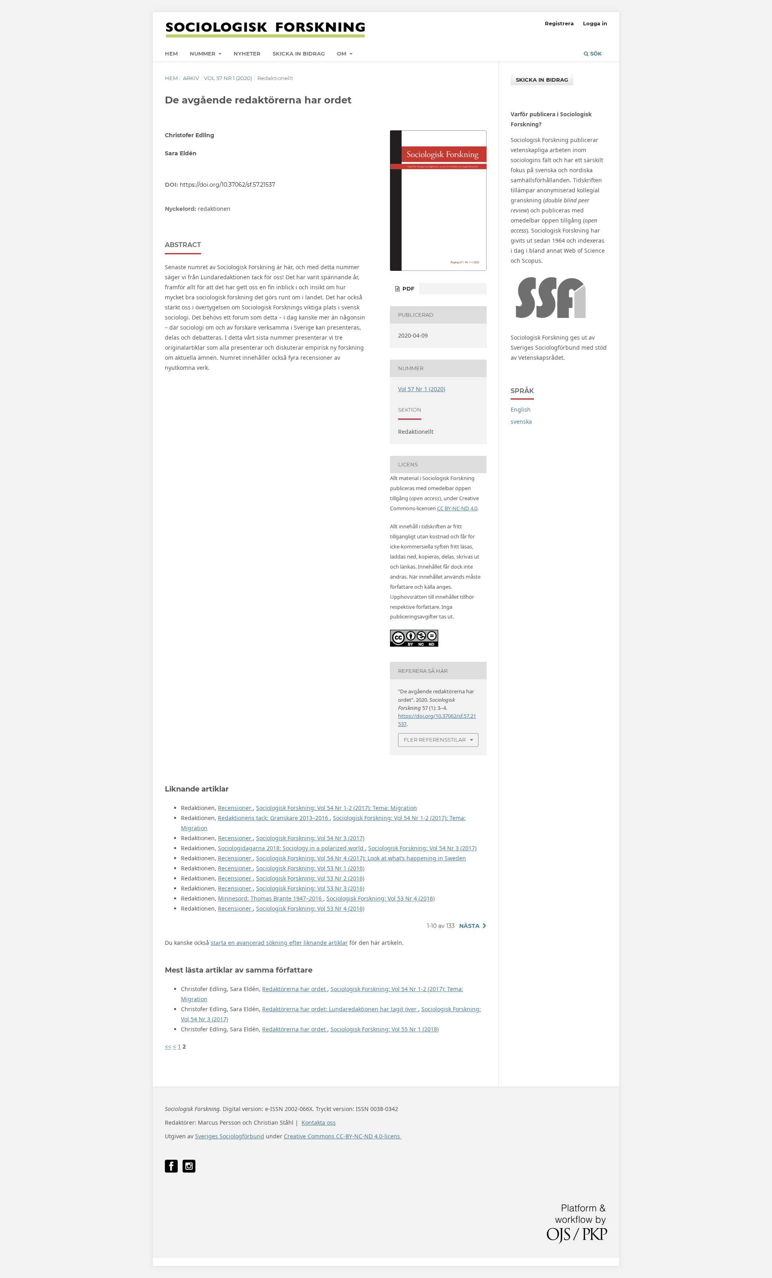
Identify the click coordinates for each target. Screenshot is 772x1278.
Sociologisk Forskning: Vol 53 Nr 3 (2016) (310, 888)
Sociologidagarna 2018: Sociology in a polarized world (291, 848)
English (521, 409)
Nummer (203, 53)
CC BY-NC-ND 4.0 (457, 508)
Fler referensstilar (435, 739)
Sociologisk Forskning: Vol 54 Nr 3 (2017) (310, 838)
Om (342, 53)
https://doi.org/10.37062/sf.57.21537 (227, 184)
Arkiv (191, 78)
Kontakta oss (319, 1122)
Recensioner (235, 808)
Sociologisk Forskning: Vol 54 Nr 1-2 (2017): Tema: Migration (336, 808)
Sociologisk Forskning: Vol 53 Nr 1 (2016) (310, 868)
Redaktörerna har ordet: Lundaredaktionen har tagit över (340, 1009)
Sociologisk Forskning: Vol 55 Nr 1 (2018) (385, 1029)
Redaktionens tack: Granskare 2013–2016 (274, 818)
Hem (171, 53)
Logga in (595, 23)
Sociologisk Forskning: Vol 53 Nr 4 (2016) (380, 898)
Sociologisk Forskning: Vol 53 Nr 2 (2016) (310, 878)
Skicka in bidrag (299, 53)
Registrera (559, 23)
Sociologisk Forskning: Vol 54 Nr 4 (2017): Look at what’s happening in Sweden (361, 858)
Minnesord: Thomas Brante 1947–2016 (270, 898)
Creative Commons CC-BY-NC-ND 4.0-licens (343, 1136)
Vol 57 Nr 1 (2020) (228, 78)
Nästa (469, 926)
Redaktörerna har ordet (294, 989)
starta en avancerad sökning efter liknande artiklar (279, 942)
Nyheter (247, 53)
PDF (407, 288)
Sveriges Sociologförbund (229, 1136)
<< (168, 1046)
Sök (595, 53)
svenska (521, 421)
